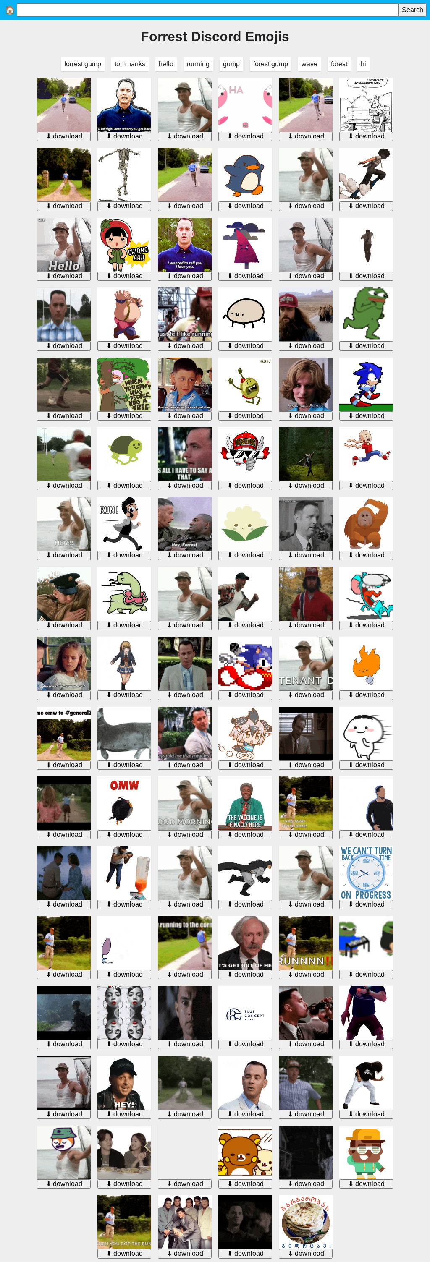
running (198, 64)
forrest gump (82, 64)
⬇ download (64, 136)
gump (231, 64)
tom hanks (130, 64)
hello (166, 64)
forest (339, 64)
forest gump (270, 64)
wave (309, 64)
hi (363, 64)
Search (412, 9)
